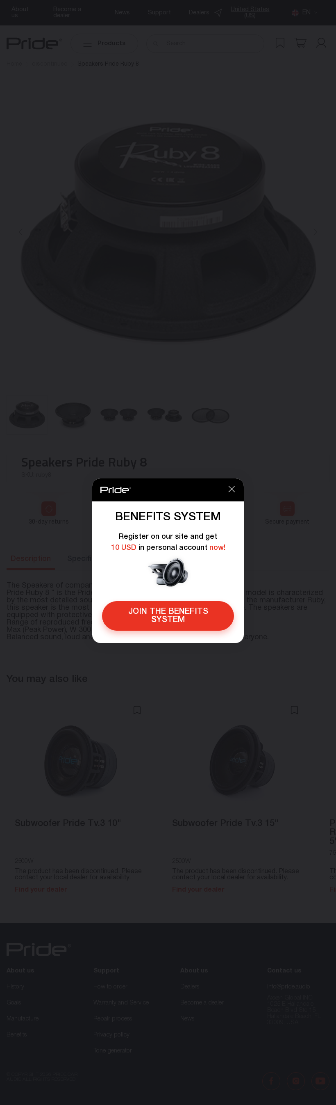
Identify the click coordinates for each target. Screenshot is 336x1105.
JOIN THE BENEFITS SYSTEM (168, 616)
